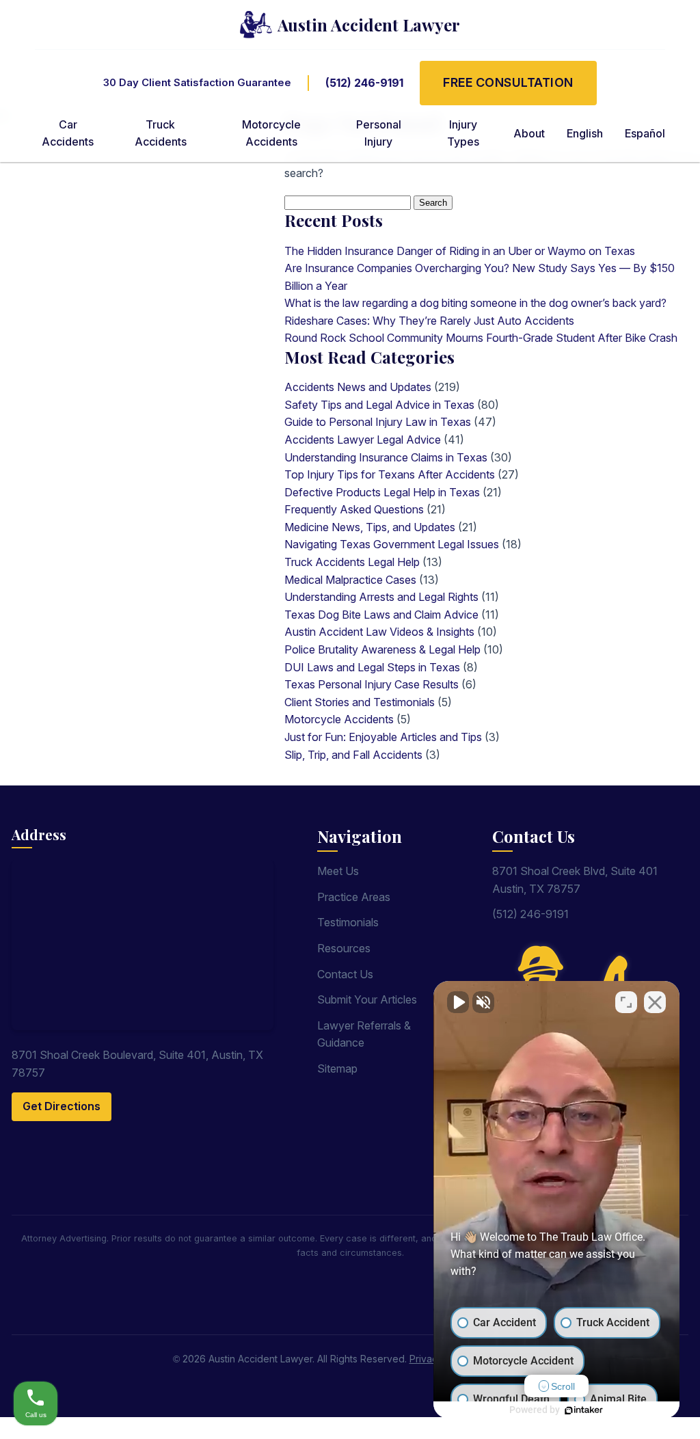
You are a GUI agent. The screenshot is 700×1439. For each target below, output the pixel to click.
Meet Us (338, 871)
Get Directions (61, 1106)
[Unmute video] (458, 1002)
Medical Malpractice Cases (350, 580)
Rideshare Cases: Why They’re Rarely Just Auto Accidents (429, 320)
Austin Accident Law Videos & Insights (379, 631)
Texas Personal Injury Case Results (371, 684)
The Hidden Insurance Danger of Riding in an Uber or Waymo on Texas (459, 251)
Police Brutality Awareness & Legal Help (382, 649)
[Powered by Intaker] (583, 1410)
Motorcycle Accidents (339, 719)
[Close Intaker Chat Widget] (655, 1002)
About (529, 133)
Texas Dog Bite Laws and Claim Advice (381, 614)
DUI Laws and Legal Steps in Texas (372, 667)
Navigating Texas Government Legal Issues (391, 544)
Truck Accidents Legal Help (352, 562)
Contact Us (345, 974)
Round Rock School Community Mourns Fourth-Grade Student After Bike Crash (480, 338)
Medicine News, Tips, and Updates (369, 527)
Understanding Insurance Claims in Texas (385, 457)
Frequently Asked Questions (354, 509)
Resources (344, 948)
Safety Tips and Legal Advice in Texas (379, 405)
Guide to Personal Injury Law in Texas (377, 422)
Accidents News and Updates (357, 387)
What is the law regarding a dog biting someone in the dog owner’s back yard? (475, 303)
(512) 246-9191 (364, 83)
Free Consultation (508, 82)
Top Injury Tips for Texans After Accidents (389, 474)
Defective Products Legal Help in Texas (382, 492)
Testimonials (348, 922)
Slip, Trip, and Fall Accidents (353, 755)
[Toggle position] (626, 1002)
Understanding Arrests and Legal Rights (381, 597)
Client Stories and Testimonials (359, 702)
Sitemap (337, 1068)
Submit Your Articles (367, 999)
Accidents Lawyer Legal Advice (362, 439)
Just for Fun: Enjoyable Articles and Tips (383, 737)
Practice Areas (353, 897)
